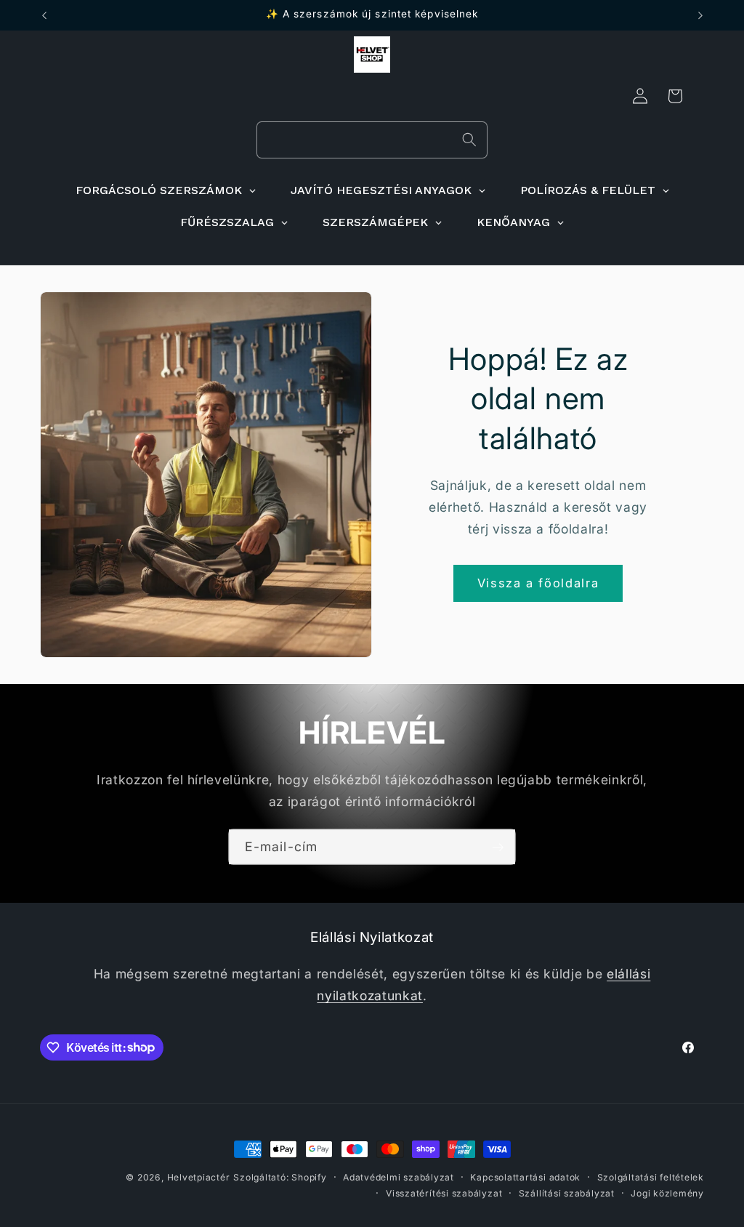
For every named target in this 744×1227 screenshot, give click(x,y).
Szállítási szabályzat (567, 1193)
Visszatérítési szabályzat (444, 1193)
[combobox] (372, 140)
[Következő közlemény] (700, 15)
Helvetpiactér (198, 1177)
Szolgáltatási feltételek (650, 1177)
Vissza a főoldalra (538, 583)
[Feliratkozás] (497, 847)
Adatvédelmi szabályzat (398, 1177)
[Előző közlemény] (44, 15)
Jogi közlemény (667, 1193)
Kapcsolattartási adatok (525, 1177)
